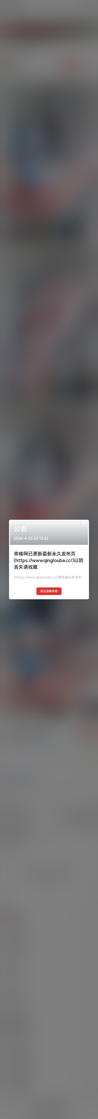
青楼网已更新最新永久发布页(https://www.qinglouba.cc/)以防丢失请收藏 (48, 560)
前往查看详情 (49, 591)
